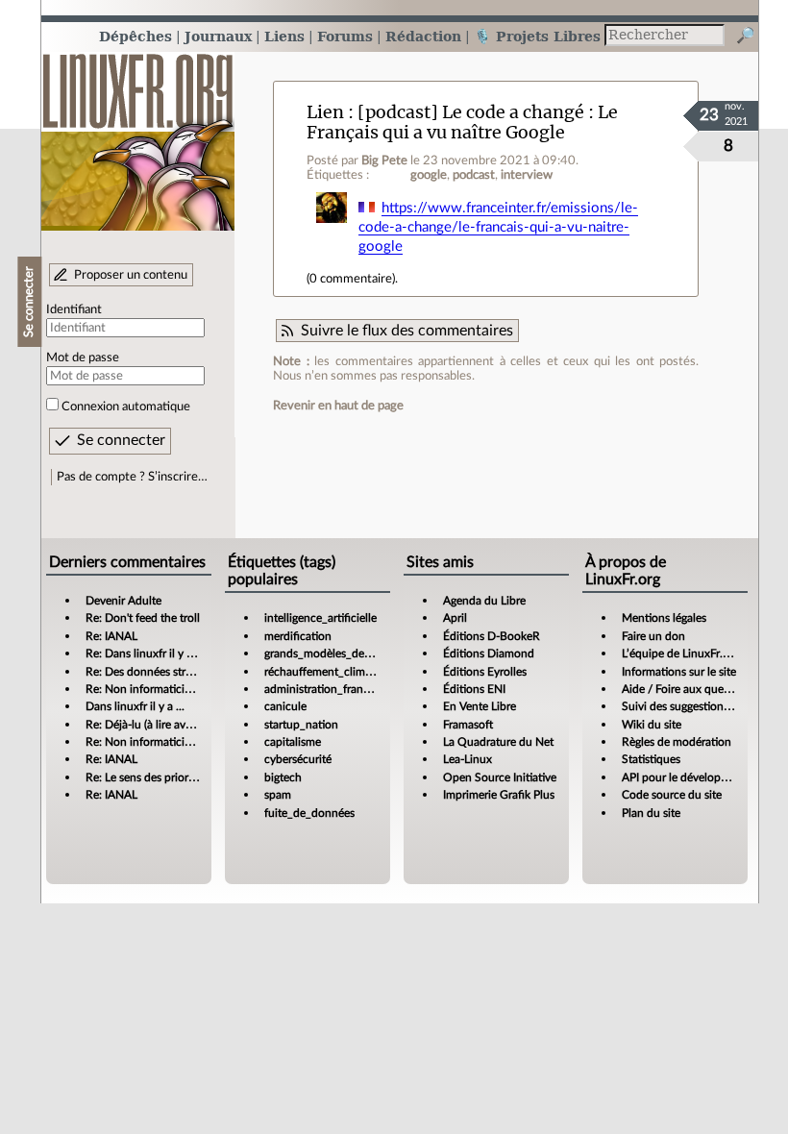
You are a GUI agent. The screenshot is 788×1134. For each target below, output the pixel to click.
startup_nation (301, 724)
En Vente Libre (479, 706)
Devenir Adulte (123, 600)
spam (277, 795)
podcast (474, 175)
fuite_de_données (309, 813)
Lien (325, 112)
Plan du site (651, 813)
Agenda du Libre (484, 600)
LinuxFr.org (137, 132)
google (428, 175)
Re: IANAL (111, 636)
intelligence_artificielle (320, 618)
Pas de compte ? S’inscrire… (132, 476)
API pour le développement (690, 777)
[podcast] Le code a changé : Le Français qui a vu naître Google (462, 122)
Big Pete (384, 160)
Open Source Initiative (499, 777)
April (455, 618)
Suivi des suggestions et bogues (701, 706)
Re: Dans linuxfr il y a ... (145, 653)
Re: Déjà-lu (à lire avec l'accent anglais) (182, 724)
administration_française (326, 689)
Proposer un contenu (130, 275)
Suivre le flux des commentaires (407, 330)
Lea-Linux (467, 759)
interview (527, 175)
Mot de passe (82, 357)
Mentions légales (664, 618)
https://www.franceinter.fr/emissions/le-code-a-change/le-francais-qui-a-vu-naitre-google (498, 227)
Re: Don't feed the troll (143, 618)
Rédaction (423, 36)
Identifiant (74, 309)
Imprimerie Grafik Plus (498, 795)
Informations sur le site (679, 672)
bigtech (283, 777)
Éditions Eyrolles (485, 672)
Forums (345, 36)
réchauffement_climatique (330, 672)
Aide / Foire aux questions (687, 689)
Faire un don (653, 636)
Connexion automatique (126, 406)
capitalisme (292, 742)
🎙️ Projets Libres (537, 36)
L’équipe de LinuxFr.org (680, 653)
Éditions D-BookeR (491, 636)
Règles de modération (676, 742)
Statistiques (651, 759)
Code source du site (672, 795)
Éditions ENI (474, 689)
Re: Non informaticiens (144, 689)
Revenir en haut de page (338, 405)
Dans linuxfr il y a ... (135, 706)
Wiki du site (651, 724)
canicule (285, 706)
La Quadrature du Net (498, 742)
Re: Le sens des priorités (146, 777)
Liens (284, 36)
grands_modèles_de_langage (336, 653)
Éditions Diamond (488, 653)
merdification (298, 636)
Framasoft (468, 724)
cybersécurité (298, 759)
